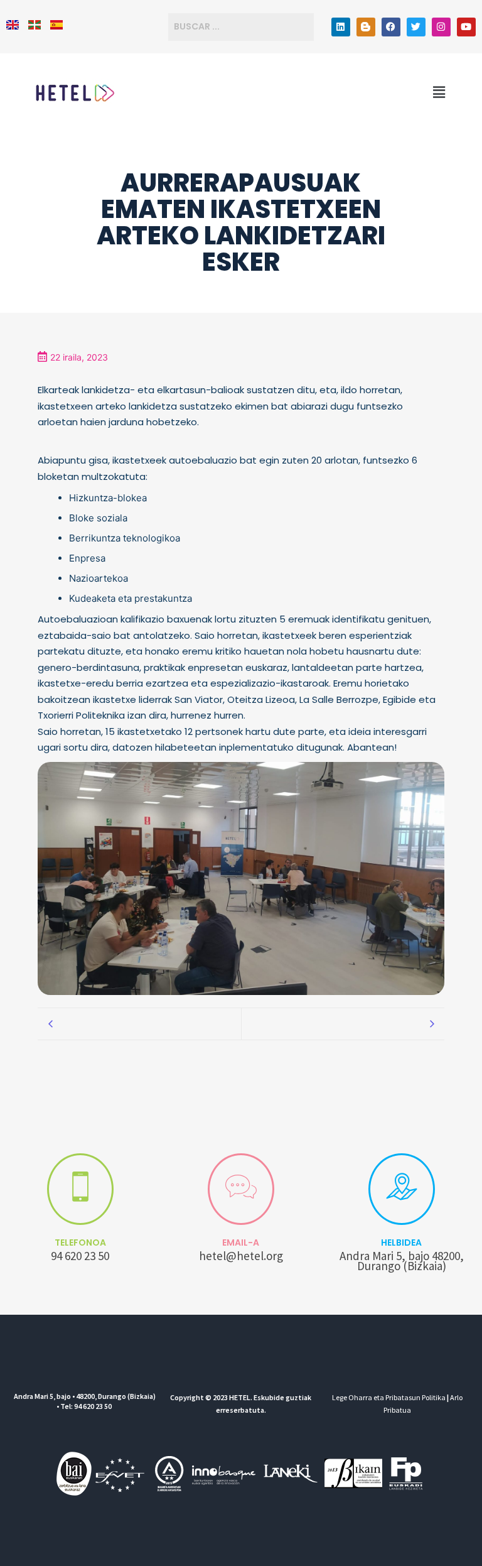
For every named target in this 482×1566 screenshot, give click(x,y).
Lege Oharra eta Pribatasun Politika (389, 1397)
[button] (439, 92)
